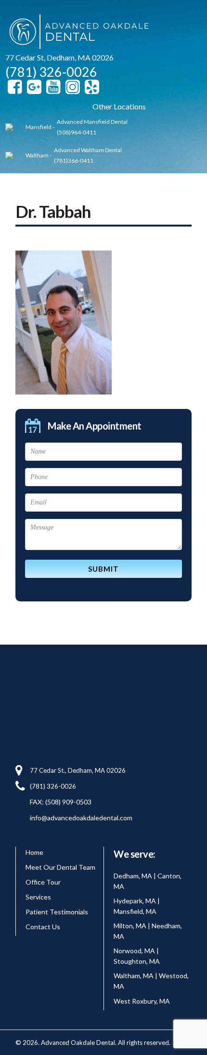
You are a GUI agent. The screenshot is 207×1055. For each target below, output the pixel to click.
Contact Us (43, 927)
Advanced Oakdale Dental (77, 33)
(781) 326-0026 (51, 72)
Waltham (37, 155)
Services (38, 897)
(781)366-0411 (73, 160)
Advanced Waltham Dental (88, 150)
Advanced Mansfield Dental (92, 121)
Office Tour (43, 882)
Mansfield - (40, 127)
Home (34, 852)
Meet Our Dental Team (60, 867)
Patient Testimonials (57, 912)
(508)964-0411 (76, 132)
